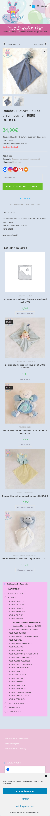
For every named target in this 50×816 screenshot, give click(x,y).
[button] (46, 776)
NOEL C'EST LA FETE (15, 593)
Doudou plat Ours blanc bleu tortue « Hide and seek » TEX (25, 300)
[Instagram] (10, 169)
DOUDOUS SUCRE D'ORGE (19, 695)
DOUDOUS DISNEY (16, 615)
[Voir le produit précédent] (4, 44)
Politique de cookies (17, 812)
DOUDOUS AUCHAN (16, 601)
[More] (26, 169)
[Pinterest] (15, 169)
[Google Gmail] (20, 169)
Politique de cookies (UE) (15, 748)
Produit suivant (37, 44)
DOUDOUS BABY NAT (17, 604)
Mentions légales (32, 812)
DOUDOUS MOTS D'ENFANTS (25, 361)
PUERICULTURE (13, 707)
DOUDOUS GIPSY (15, 640)
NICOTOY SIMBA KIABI (17, 675)
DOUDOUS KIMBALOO (25, 492)
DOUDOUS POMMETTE (18, 688)
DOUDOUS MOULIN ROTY (19, 667)
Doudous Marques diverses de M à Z (25, 555)
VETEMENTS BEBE (14, 711)
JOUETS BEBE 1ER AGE (16, 703)
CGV (6, 733)
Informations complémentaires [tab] (25, 205)
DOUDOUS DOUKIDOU (17, 633)
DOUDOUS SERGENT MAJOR (20, 692)
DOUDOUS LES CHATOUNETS (20, 657)
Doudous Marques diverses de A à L (26, 159)
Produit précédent (13, 44)
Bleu (14, 162)
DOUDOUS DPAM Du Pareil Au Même (23, 636)
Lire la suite (25, 379)
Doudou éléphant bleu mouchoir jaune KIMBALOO (25, 496)
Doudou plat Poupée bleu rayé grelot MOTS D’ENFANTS (25, 366)
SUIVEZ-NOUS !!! (14, 763)
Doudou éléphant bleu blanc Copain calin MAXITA (25, 558)
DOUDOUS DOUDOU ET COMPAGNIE (23, 629)
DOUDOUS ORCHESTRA (18, 685)
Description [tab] (25, 199)
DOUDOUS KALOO (25, 427)
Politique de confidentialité (16, 738)
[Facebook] (5, 169)
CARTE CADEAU (13, 589)
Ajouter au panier (25, 313)
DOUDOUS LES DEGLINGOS (19, 661)
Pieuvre (19, 162)
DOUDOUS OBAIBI (16, 681)
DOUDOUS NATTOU (16, 671)
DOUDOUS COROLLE (17, 611)
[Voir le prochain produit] (45, 44)
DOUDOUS (11, 597)
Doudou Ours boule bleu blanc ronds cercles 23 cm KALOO (25, 431)
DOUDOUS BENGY (16, 608)
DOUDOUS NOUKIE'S (17, 678)
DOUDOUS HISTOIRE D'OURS (20, 643)
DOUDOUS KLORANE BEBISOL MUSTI (23, 654)
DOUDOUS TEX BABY (25, 296)
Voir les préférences (25, 806)
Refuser (25, 798)
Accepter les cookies (25, 791)
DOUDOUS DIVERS (16, 618)
